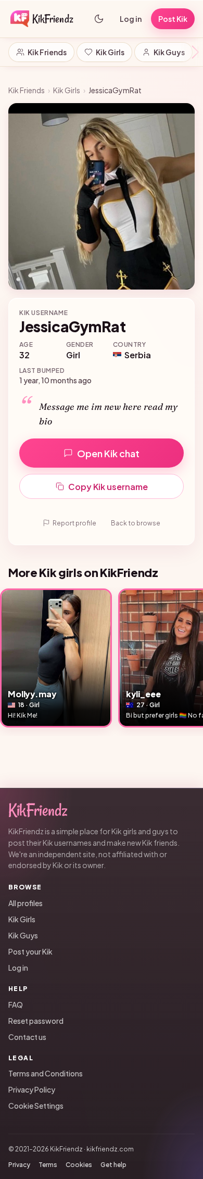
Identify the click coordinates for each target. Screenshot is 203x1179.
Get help (113, 1165)
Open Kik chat (108, 453)
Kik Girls (110, 52)
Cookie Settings (36, 1105)
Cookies (79, 1165)
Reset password (36, 1020)
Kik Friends (47, 52)
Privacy (19, 1165)
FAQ (15, 1004)
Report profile (74, 523)
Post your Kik (30, 951)
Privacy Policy (31, 1089)
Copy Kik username (108, 486)
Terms (48, 1165)
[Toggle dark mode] (98, 18)
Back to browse (135, 523)
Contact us (27, 1037)
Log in (131, 18)
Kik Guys (169, 52)
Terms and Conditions (45, 1073)
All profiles (25, 903)
